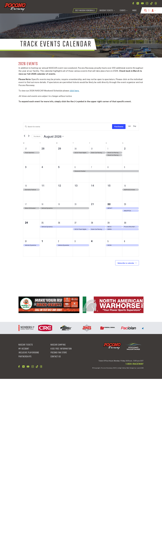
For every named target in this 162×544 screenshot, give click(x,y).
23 (125, 204)
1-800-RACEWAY (134, 364)
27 (26, 149)
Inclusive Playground (29, 353)
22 (109, 204)
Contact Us (56, 356)
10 (26, 186)
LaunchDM (140, 368)
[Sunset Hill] (60, 328)
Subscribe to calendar (126, 263)
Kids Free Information (61, 349)
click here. (74, 91)
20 (76, 204)
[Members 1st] (19, 328)
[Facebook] (133, 3)
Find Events (118, 126)
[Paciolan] (123, 328)
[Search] (145, 10)
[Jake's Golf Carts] (81, 328)
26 (59, 223)
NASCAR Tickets (26, 345)
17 (26, 204)
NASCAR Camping (58, 345)
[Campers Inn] (49, 305)
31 (92, 149)
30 (76, 149)
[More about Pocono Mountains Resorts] (133, 346)
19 (59, 204)
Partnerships (25, 356)
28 (92, 223)
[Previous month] (24, 135)
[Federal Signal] (102, 328)
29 (109, 223)
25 (43, 223)
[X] (137, 3)
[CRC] (40, 328)
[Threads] (156, 3)
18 (42, 204)
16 (125, 186)
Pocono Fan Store (59, 353)
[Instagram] (147, 3)
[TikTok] (151, 3)
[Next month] (28, 135)
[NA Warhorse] (113, 305)
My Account (24, 349)
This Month (37, 136)
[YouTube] (142, 3)
